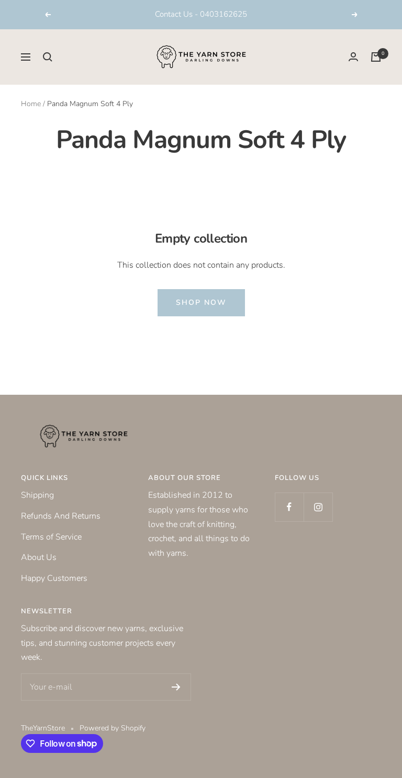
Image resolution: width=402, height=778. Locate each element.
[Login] (353, 56)
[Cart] (376, 57)
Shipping (37, 495)
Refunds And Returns (60, 516)
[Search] (47, 57)
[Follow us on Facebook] (289, 507)
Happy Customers (54, 578)
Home (31, 104)
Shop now (201, 302)
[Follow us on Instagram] (318, 507)
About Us (39, 557)
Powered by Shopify (113, 728)
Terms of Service (51, 537)
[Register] (176, 687)
